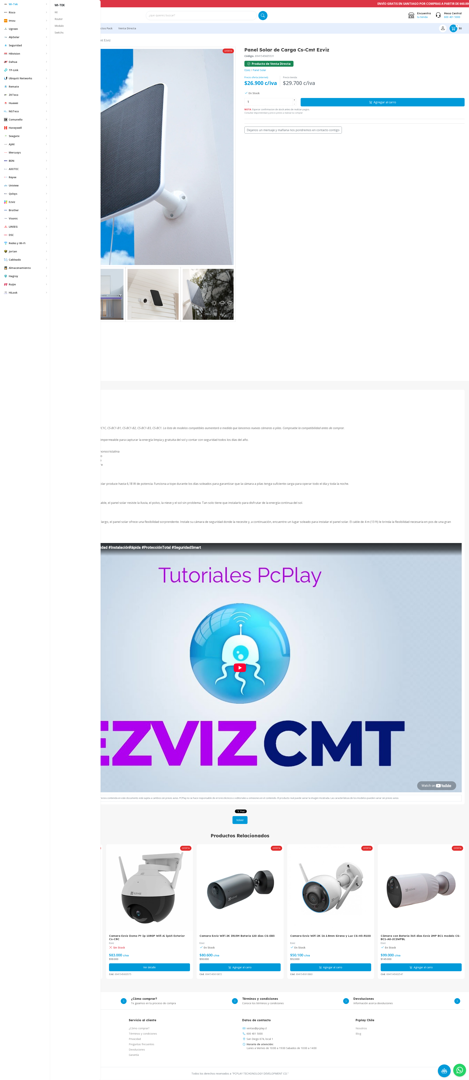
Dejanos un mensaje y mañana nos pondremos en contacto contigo (293, 130)
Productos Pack (102, 28)
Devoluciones (137, 1049)
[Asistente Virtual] (444, 1070)
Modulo (59, 25)
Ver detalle (421, 967)
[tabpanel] (240, 598)
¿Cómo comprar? (139, 1028)
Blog (358, 1033)
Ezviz (247, 70)
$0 (459, 27)
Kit (56, 12)
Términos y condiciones (143, 1033)
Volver (240, 820)
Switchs (59, 32)
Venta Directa (127, 28)
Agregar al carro (384, 102)
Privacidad (135, 1039)
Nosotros (361, 1028)
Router (59, 19)
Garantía (134, 1055)
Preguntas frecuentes (141, 1044)
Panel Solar (259, 70)
